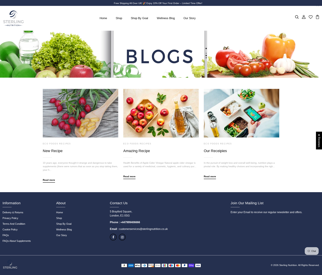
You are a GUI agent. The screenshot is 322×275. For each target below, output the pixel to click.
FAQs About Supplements (17, 240)
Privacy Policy (10, 218)
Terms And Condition (14, 223)
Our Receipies (215, 151)
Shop (119, 18)
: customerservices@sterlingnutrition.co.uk (142, 229)
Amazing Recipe (136, 151)
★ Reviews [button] (319, 140)
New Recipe (53, 151)
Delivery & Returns (13, 212)
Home (103, 18)
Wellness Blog (166, 18)
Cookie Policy (10, 229)
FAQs (6, 235)
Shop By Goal (139, 18)
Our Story (189, 18)
